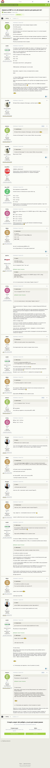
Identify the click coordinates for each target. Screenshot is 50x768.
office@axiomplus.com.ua (18, 172)
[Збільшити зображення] (27, 84)
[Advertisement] (27, 122)
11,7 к (8, 265)
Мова (20, 763)
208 (7, 196)
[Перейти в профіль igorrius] (7, 259)
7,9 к (7, 491)
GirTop (7, 209)
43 (7, 176)
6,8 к (7, 238)
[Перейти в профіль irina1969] (7, 104)
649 (7, 55)
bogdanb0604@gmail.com (18, 224)
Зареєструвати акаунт (14, 733)
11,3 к (8, 32)
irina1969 (7, 100)
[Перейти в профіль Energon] (7, 441)
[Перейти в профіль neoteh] (7, 50)
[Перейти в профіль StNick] (7, 232)
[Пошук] (32, 2)
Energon (7, 437)
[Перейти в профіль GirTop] (7, 213)
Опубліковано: (18, 22)
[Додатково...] (47, 22)
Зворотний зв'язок (27, 763)
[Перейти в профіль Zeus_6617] (7, 191)
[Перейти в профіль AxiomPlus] (7, 171)
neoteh (7, 45)
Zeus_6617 (7, 187)
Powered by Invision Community (25, 766)
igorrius (7, 255)
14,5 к (8, 110)
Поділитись (12, 14)
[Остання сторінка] (10, 18)
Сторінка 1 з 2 (15, 18)
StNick (7, 228)
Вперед (7, 18)
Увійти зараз (35, 733)
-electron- (9, 12)
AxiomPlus (7, 166)
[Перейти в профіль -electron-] (2, 12)
